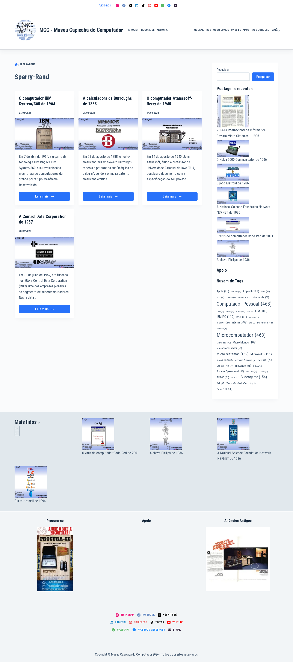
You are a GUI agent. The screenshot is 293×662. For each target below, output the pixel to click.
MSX (220, 366)
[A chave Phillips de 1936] (180, 434)
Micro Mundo (244, 342)
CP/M (220, 312)
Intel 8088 (223, 322)
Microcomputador (241, 335)
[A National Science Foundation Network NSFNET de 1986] (247, 434)
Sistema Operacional (230, 371)
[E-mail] (175, 5)
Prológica (257, 366)
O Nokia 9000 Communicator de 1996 (242, 160)
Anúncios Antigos (181, 17)
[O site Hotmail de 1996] (45, 482)
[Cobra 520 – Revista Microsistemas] (238, 559)
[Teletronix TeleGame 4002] (55, 559)
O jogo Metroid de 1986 (233, 183)
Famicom (230, 312)
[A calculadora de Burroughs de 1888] (108, 133)
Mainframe (222, 329)
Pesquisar (223, 70)
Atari (265, 291)
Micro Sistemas (233, 354)
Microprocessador (229, 348)
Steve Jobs (251, 372)
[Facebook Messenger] (169, 5)
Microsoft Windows (245, 360)
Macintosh (265, 322)
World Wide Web (237, 383)
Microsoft (261, 354)
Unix (235, 377)
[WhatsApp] (162, 5)
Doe (208, 29)
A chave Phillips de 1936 (233, 260)
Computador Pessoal (244, 304)
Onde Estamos (240, 29)
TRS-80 (223, 377)
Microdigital (224, 343)
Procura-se (147, 29)
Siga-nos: (105, 5)
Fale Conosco (260, 29)
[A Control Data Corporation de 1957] (44, 252)
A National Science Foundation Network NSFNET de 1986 (244, 456)
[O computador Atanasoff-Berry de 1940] (172, 133)
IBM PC (225, 317)
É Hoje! (132, 29)
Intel (241, 317)
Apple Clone (236, 292)
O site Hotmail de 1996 (30, 501)
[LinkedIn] (136, 5)
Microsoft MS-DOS (225, 360)
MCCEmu (199, 29)
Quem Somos (221, 29)
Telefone (263, 372)
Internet (239, 322)
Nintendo (243, 365)
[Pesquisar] (276, 30)
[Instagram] (117, 5)
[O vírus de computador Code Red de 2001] (112, 434)
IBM (261, 311)
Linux (252, 323)
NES (229, 366)
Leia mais (48, 198)
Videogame (254, 377)
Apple (223, 291)
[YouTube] (156, 5)
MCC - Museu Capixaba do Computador (81, 30)
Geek (250, 312)
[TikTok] (143, 5)
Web (221, 383)
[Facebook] (123, 5)
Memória (162, 29)
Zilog (252, 383)
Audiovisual (182, 44)
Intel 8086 (254, 317)
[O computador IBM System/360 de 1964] (44, 133)
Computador (261, 297)
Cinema (231, 297)
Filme (240, 311)
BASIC (220, 297)
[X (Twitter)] (130, 5)
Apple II (251, 291)
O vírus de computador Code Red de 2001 (245, 236)
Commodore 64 (245, 297)
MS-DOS (265, 360)
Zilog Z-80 (224, 389)
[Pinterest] (149, 5)
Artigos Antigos (180, 32)
